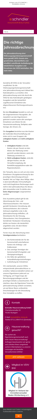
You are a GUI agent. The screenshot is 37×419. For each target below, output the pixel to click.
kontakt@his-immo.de (18, 4)
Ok (19, 416)
